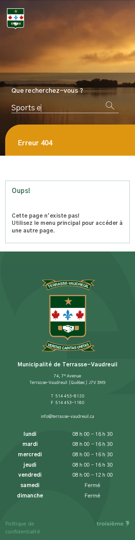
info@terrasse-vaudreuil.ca (67, 416)
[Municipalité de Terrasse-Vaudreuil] (15, 18)
